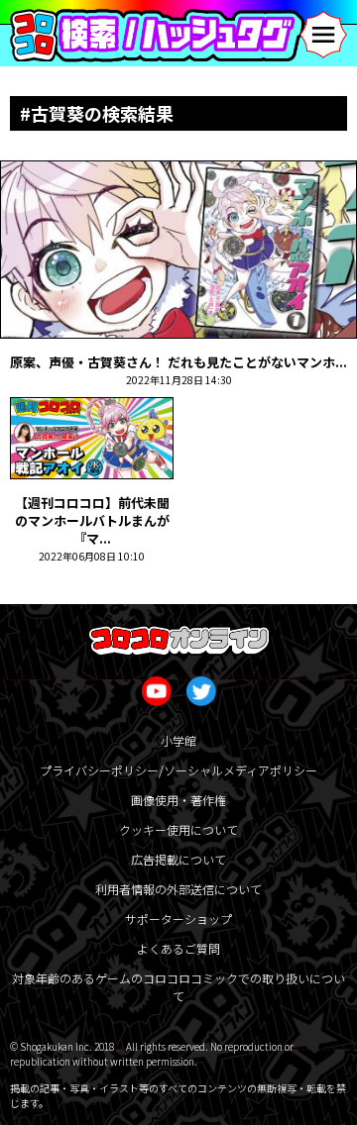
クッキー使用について (178, 829)
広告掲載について (178, 859)
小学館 (178, 740)
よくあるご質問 (178, 948)
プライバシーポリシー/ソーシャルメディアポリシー (178, 770)
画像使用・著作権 (178, 799)
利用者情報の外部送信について (178, 888)
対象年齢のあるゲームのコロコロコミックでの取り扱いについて (178, 987)
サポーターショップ (178, 918)
